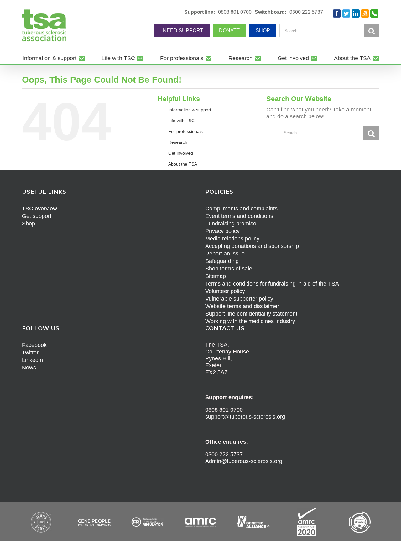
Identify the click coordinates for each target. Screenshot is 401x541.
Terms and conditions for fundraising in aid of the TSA (272, 284)
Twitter (30, 352)
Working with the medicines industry (250, 321)
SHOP (263, 30)
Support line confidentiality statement (251, 314)
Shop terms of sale (228, 268)
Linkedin (32, 360)
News (29, 367)
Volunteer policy (225, 291)
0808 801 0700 (235, 12)
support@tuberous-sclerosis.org (245, 417)
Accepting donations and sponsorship (252, 246)
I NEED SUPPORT (181, 30)
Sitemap (215, 276)
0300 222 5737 (306, 12)
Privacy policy (222, 231)
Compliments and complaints (241, 208)
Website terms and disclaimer (242, 306)
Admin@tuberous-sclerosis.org (243, 461)
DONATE (229, 30)
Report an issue (225, 253)
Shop (28, 223)
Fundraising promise (230, 223)
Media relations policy (232, 238)
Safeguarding (222, 261)
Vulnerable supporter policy (239, 299)
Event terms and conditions (239, 216)
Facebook (34, 345)
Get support (36, 216)
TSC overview (39, 208)
